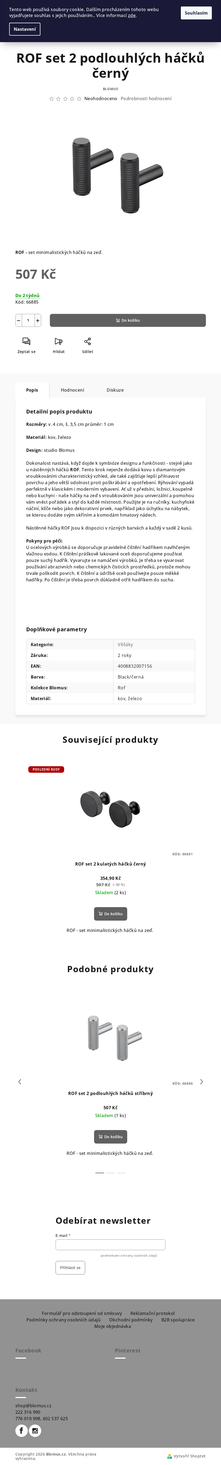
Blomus (110, 89)
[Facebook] (21, 1431)
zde (132, 15)
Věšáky (125, 644)
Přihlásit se (70, 1267)
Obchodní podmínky (131, 1320)
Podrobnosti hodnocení (146, 98)
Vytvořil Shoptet (190, 1456)
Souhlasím (196, 13)
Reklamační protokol (152, 1313)
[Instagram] (35, 1431)
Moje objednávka (112, 1326)
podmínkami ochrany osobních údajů (129, 1255)
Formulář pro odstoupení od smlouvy (82, 1313)
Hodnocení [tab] (72, 390)
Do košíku (131, 320)
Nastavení (25, 29)
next (201, 1081)
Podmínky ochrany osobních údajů (63, 1320)
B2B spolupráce (178, 1320)
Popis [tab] (32, 390)
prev (19, 1081)
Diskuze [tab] (115, 390)
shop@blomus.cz (33, 1406)
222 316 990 (27, 1412)
